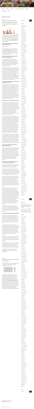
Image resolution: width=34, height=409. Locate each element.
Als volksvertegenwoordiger (19, 8)
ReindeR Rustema (4, 401)
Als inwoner (27, 8)
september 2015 (23, 173)
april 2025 (22, 42)
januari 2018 (23, 152)
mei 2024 (22, 55)
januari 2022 (23, 98)
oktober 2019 (23, 129)
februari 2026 (23, 225)
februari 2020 (23, 124)
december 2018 (23, 139)
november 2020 (23, 114)
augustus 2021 (23, 294)
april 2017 (22, 165)
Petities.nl (22, 209)
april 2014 (22, 180)
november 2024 (23, 47)
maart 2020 (23, 122)
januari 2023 (23, 271)
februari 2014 (23, 183)
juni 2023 (22, 73)
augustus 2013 (23, 188)
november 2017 (23, 155)
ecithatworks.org (14, 39)
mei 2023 (22, 75)
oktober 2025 (23, 37)
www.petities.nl (8, 49)
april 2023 (22, 76)
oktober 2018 (23, 142)
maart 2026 (23, 32)
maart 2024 (23, 58)
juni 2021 (22, 104)
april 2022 (22, 93)
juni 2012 (22, 386)
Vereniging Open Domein (24, 210)
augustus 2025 (23, 40)
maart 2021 (22, 109)
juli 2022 (22, 88)
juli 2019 (22, 134)
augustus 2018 (23, 145)
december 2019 (23, 127)
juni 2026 (22, 27)
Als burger (11, 8)
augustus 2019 (23, 132)
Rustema (6, 3)
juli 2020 (22, 119)
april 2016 (22, 170)
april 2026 (22, 30)
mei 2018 (22, 340)
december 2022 (23, 81)
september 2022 (23, 86)
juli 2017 (22, 160)
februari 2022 (23, 96)
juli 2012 (22, 193)
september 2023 (23, 68)
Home (3, 8)
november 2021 (23, 99)
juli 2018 (22, 147)
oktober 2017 (23, 157)
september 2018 (23, 144)
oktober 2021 (23, 101)
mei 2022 (22, 91)
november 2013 (23, 185)
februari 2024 (23, 60)
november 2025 (23, 35)
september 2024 (23, 50)
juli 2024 (22, 53)
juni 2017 (22, 162)
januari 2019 (23, 137)
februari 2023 (23, 78)
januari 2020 (23, 317)
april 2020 (22, 121)
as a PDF (13, 40)
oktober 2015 (23, 363)
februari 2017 (23, 167)
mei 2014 (22, 178)
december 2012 (23, 190)
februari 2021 (23, 111)
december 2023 (23, 63)
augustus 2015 (23, 175)
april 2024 (22, 248)
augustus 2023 (23, 70)
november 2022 (23, 83)
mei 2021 (22, 106)
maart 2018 (23, 150)
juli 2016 (22, 168)
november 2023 (23, 65)
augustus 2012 (23, 191)
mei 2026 (22, 29)
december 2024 (23, 45)
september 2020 (23, 116)
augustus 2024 (23, 52)
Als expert (7, 8)
